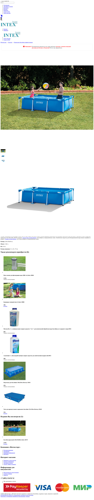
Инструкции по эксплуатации (11, 472)
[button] (3, 150)
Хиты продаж (7, 13)
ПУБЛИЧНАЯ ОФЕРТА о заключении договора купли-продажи (17, 495)
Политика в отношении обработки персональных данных (15, 496)
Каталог (6, 9)
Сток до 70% (7, 11)
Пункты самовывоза (9, 461)
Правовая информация (9, 452)
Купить (5, 306)
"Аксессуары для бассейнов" (29, 237)
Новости (6, 475)
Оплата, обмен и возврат (10, 464)
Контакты (6, 7)
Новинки (6, 10)
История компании (8, 450)
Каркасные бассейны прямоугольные (23, 42)
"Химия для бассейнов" (11, 239)
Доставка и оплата (8, 6)
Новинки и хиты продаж (10, 460)
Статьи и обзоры (8, 473)
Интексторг (3, 42)
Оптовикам (6, 5)
